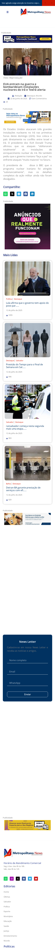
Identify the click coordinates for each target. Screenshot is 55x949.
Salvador (19, 360)
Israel (26, 165)
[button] (4, 102)
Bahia (8, 483)
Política (9, 299)
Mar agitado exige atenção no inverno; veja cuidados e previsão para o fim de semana (22, 3)
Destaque (18, 299)
